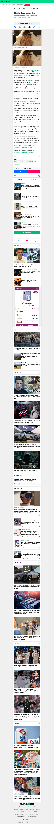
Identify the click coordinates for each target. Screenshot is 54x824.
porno (15, 161)
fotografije (30, 161)
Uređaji (23, 8)
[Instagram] (33, 171)
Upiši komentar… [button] (21, 484)
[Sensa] (22, 812)
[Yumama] (31, 809)
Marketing (17, 814)
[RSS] (35, 240)
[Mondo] (16, 809)
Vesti (20, 8)
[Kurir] (21, 809)
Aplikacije (16, 164)
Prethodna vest (19, 156)
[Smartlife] (5, 1)
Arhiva (35, 816)
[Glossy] (30, 812)
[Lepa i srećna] (26, 809)
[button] (39, 20)
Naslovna (15, 8)
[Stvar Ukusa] (38, 809)
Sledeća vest (35, 156)
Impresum (22, 814)
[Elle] (18, 812)
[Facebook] (20, 171)
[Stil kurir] (26, 812)
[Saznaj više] (39, 245)
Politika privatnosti (30, 816)
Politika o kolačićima (21, 816)
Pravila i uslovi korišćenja (34, 814)
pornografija (22, 161)
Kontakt (26, 814)
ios (35, 161)
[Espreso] (35, 812)
